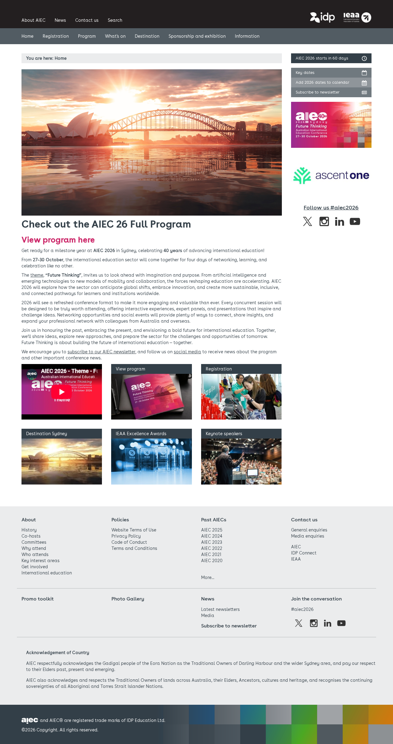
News (207, 599)
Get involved (34, 566)
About (28, 520)
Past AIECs (213, 520)
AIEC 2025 (211, 529)
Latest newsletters (220, 609)
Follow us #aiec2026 (331, 207)
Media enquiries (307, 536)
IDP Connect (304, 552)
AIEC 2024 (211, 536)
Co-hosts (31, 536)
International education (46, 572)
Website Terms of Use (133, 529)
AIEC (296, 546)
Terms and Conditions (134, 548)
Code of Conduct (129, 542)
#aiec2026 (302, 609)
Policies (120, 520)
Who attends (35, 554)
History (29, 529)
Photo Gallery (127, 599)
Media (207, 615)
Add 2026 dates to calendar (322, 82)
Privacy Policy (126, 536)
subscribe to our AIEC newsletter (101, 351)
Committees (33, 542)
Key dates (305, 72)
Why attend (33, 548)
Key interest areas (40, 560)
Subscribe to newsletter (318, 92)
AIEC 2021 (211, 554)
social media (187, 351)
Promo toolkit (37, 599)
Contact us (304, 520)
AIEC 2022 (211, 548)
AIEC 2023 (211, 542)
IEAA (296, 559)
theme (36, 275)
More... (207, 577)
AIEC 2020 (212, 560)
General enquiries (309, 529)
